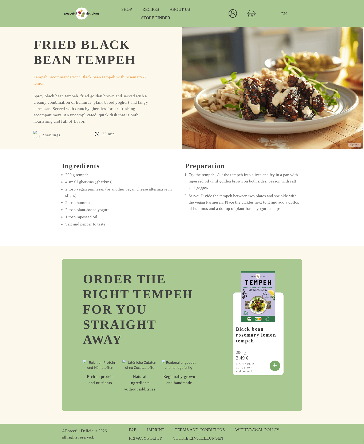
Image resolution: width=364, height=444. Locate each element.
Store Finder (155, 17)
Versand (247, 371)
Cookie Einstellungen (198, 438)
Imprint (155, 429)
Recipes (150, 9)
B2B (132, 429)
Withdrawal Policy (257, 429)
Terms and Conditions (200, 429)
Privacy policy (145, 438)
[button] (274, 365)
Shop (126, 9)
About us (180, 9)
